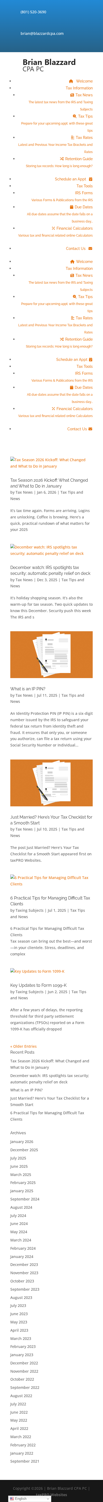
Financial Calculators (55, 231)
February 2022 (23, 1444)
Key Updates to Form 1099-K (38, 985)
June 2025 (19, 1166)
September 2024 (24, 1199)
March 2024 (20, 1240)
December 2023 (24, 1264)
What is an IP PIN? (27, 688)
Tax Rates (55, 144)
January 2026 (21, 1141)
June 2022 (19, 1412)
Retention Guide (59, 162)
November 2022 (24, 1371)
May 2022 (18, 1420)
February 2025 (23, 1182)
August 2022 (21, 1395)
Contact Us (76, 248)
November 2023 (24, 1272)
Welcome (84, 81)
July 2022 (18, 1403)
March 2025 (20, 1174)
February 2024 (23, 1248)
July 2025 (18, 1158)
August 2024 (21, 1207)
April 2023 (19, 1330)
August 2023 (21, 1297)
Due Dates (60, 214)
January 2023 (21, 1354)
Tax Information (79, 88)
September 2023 (24, 1289)
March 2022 (20, 1436)
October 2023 (22, 1281)
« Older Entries (23, 1046)
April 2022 (19, 1428)
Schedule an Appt (71, 179)
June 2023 (19, 1313)
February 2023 (23, 1346)
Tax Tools (85, 186)
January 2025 (21, 1190)
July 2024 (18, 1215)
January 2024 (21, 1256)
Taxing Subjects (30, 910)
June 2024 (19, 1223)
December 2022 (24, 1362)
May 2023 (18, 1321)
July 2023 (18, 1305)
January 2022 (21, 1453)
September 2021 (24, 1461)
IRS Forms (62, 196)
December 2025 (24, 1149)
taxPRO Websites (51, 1494)
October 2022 (22, 1379)
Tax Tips (57, 123)
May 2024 (18, 1231)
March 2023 (20, 1338)
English (20, 1499)
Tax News (61, 102)
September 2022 (24, 1387)
